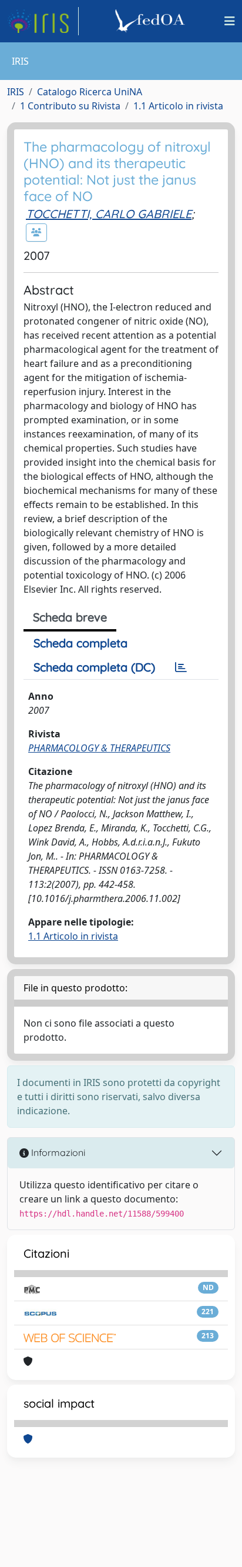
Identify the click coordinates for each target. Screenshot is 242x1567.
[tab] (181, 667)
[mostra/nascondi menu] (229, 21)
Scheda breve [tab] (70, 617)
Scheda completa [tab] (80, 643)
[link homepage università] (151, 21)
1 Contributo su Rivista (70, 105)
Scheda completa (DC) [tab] (94, 667)
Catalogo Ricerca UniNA (89, 91)
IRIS (15, 91)
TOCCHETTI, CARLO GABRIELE (108, 213)
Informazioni (57, 1152)
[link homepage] (43, 21)
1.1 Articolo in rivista (178, 105)
